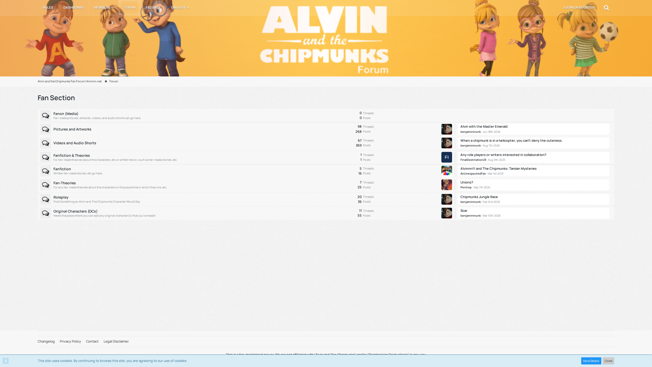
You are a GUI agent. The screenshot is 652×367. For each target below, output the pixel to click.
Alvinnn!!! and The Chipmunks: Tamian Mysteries (498, 168)
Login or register (578, 7)
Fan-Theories (64, 182)
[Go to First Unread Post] (448, 129)
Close (608, 361)
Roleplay (61, 197)
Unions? (466, 182)
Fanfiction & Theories (71, 155)
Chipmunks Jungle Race (479, 196)
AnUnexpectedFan (473, 173)
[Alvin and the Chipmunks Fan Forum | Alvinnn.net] (326, 41)
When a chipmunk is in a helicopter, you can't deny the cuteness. (511, 140)
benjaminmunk (470, 132)
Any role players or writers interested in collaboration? (503, 154)
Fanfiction (62, 168)
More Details (591, 361)
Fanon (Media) (65, 113)
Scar (463, 210)
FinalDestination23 (473, 160)
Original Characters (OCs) (75, 211)
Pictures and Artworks (72, 129)
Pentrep (466, 187)
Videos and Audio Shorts (74, 142)
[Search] (606, 7)
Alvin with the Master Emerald (484, 126)
